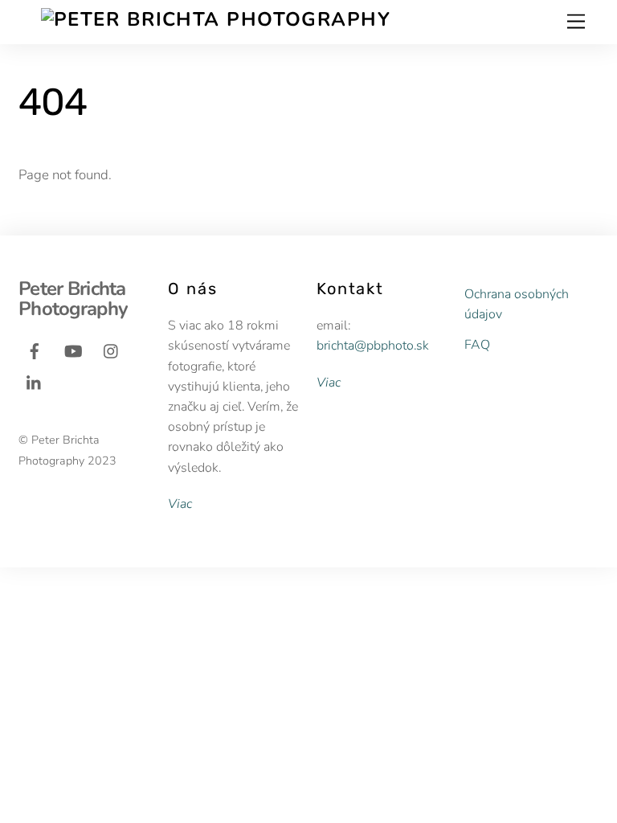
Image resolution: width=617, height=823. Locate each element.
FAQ (477, 345)
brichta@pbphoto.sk (373, 345)
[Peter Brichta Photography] (215, 19)
